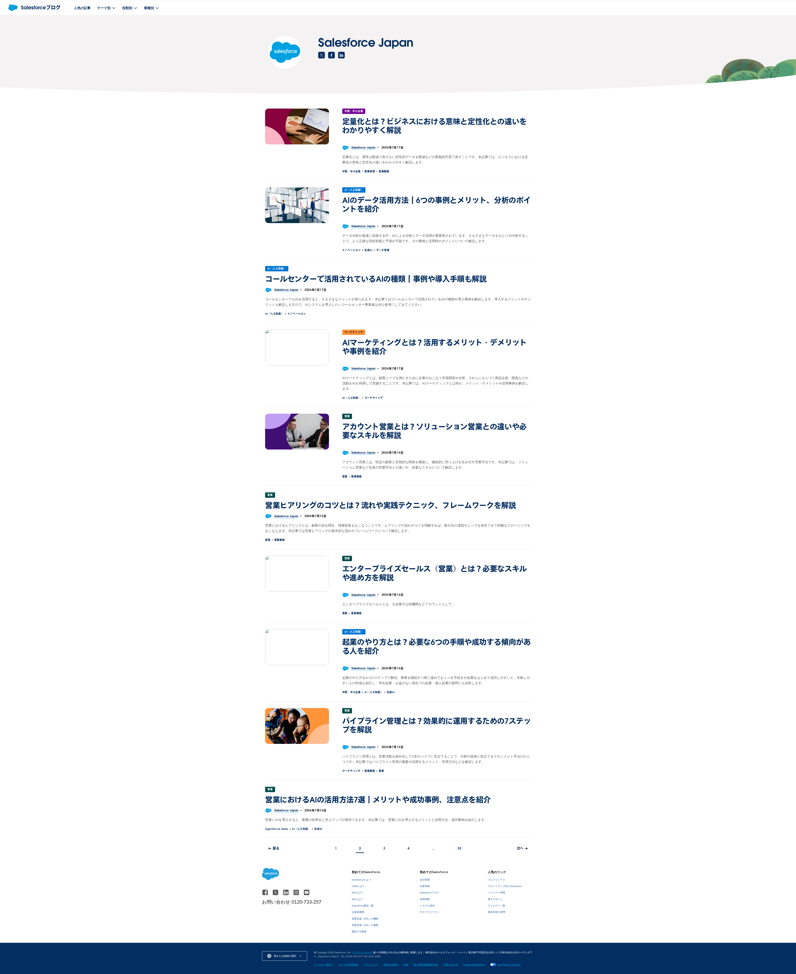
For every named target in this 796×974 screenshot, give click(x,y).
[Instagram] (296, 894)
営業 (347, 416)
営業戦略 (384, 171)
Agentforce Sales (276, 828)
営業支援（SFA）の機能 (365, 918)
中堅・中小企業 (354, 111)
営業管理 (369, 171)
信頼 (405, 964)
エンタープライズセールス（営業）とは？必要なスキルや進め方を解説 (434, 573)
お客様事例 (358, 912)
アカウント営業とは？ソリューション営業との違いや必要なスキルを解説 (434, 431)
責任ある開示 (390, 964)
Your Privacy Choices (509, 964)
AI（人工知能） (354, 189)
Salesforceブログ (429, 892)
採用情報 (425, 899)
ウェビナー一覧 (496, 905)
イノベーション (351, 250)
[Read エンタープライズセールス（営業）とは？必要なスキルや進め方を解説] (297, 574)
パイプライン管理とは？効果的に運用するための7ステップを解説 (436, 725)
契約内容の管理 (496, 912)
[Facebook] (265, 894)
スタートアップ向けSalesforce (505, 886)
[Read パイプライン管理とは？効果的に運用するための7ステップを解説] (297, 726)
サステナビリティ (430, 912)
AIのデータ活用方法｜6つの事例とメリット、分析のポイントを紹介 (436, 205)
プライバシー (371, 964)
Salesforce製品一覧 (363, 905)
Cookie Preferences (474, 964)
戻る (276, 848)
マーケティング (354, 332)
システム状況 (427, 905)
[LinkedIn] (286, 894)
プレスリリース (496, 879)
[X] (275, 894)
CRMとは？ (358, 886)
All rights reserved (362, 952)
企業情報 (425, 886)
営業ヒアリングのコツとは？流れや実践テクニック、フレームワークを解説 (390, 505)
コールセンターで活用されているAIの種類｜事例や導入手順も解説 (376, 279)
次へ (520, 848)
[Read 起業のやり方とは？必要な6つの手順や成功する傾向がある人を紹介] (297, 647)
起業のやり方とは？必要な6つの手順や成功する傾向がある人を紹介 (436, 646)
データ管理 (383, 250)
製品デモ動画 (359, 931)
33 (459, 848)
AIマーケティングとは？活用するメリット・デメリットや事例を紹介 (434, 347)
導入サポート (495, 899)
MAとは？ (357, 899)
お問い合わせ (450, 964)
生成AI (368, 250)
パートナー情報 (496, 892)
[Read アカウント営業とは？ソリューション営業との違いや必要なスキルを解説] (297, 432)
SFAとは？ (357, 892)
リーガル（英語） (324, 964)
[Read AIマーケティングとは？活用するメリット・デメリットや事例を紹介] (297, 347)
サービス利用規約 (349, 964)
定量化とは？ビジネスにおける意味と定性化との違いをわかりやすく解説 (434, 126)
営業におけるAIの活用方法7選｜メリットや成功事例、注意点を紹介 (378, 800)
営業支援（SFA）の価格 (365, 925)
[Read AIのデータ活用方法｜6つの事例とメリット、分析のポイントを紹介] (297, 205)
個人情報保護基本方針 (425, 964)
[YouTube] (306, 894)
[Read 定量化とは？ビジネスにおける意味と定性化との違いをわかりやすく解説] (297, 126)
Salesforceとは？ (361, 879)
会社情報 (425, 879)
